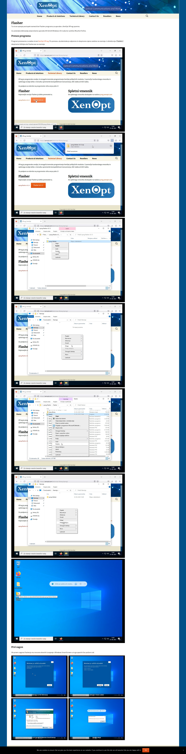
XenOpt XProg (43, 41)
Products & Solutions (56, 16)
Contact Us (94, 16)
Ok (146, 750)
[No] (183, 750)
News (118, 16)
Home (39, 16)
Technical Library (77, 16)
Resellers (107, 16)
